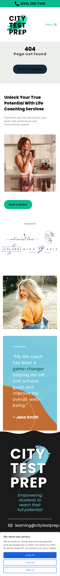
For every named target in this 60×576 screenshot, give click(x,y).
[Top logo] (17, 12)
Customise (30, 562)
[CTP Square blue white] (30, 446)
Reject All (30, 570)
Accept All (30, 555)
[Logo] (22, 234)
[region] (30, 554)
